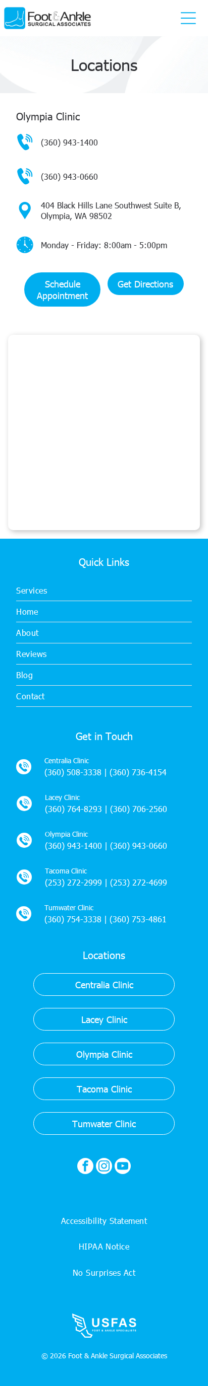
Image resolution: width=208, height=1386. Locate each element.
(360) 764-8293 (73, 809)
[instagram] (104, 1167)
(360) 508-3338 (72, 772)
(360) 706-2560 (138, 809)
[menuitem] (103, 590)
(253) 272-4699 (138, 882)
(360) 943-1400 (69, 142)
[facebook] (85, 1167)
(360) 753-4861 (138, 919)
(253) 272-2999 (73, 882)
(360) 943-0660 (69, 176)
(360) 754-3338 (72, 919)
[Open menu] (188, 18)
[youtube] (123, 1167)
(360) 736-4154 (138, 772)
